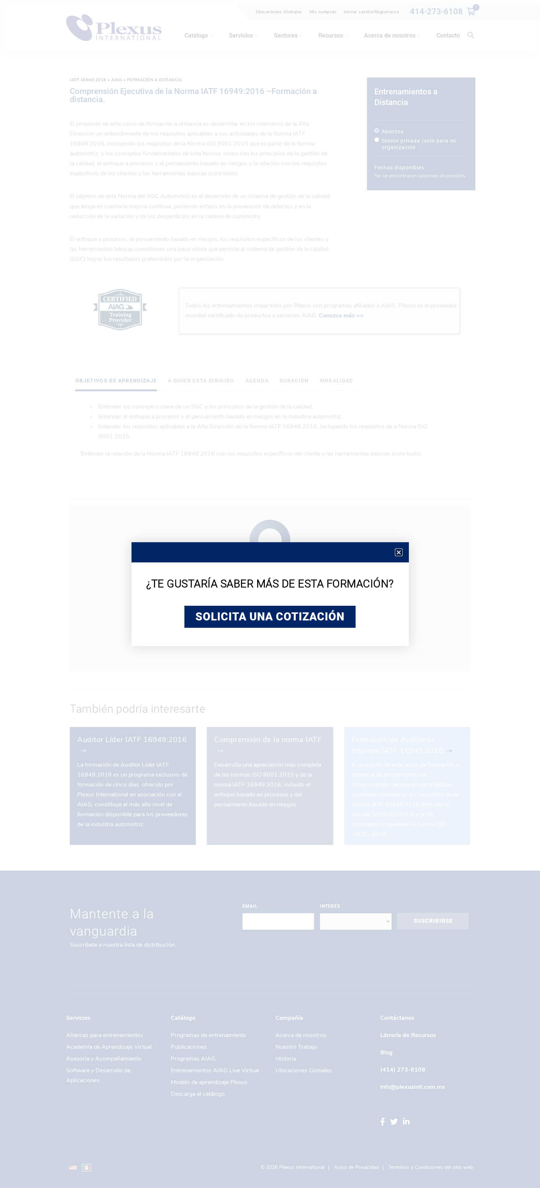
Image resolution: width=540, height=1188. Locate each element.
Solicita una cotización (270, 616)
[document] (270, 594)
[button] (399, 552)
